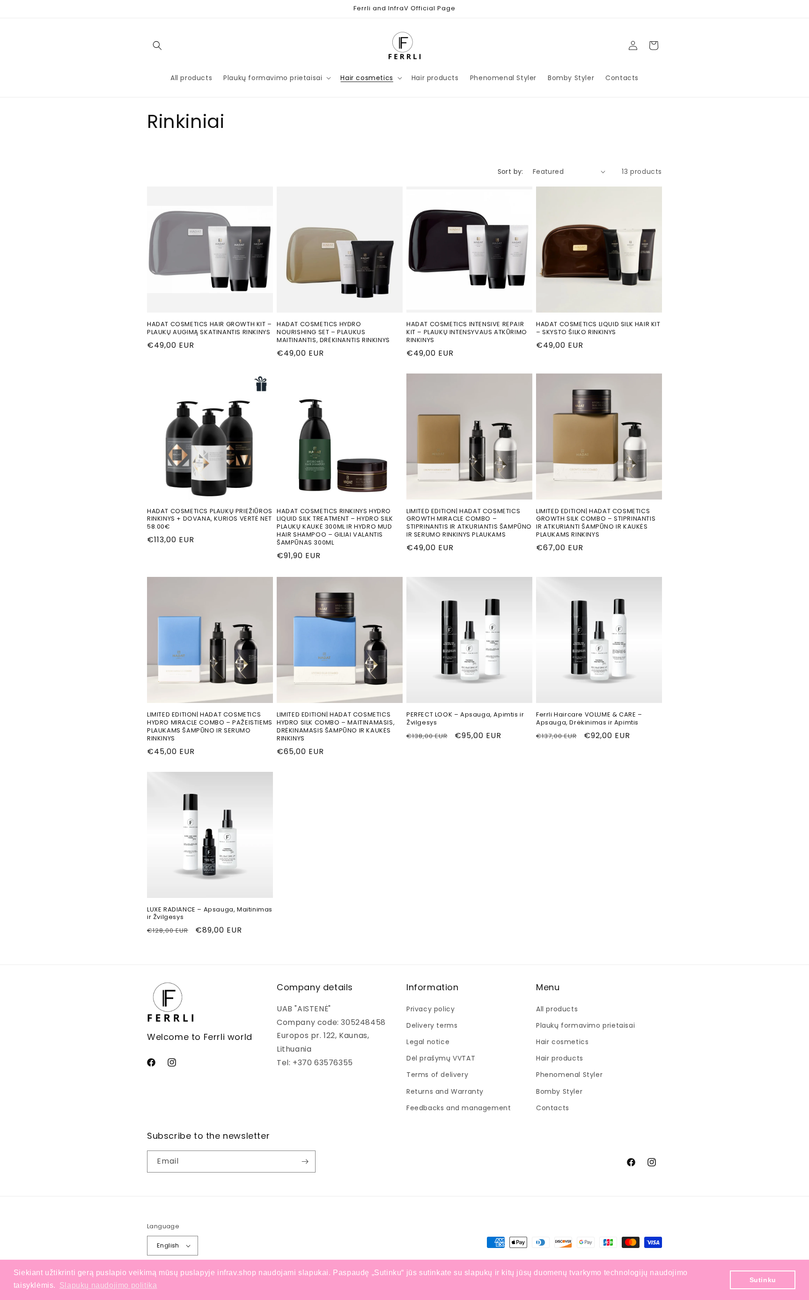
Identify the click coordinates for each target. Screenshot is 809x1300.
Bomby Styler (559, 1091)
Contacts (552, 1108)
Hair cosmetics (562, 1041)
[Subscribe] (304, 1162)
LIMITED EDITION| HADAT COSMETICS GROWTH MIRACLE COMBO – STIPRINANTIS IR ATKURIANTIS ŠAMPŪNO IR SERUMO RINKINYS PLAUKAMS (469, 523)
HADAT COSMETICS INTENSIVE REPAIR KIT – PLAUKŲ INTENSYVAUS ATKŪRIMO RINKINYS (466, 332)
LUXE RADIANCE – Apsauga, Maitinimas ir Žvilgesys (209, 914)
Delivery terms (431, 1025)
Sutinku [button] (763, 1280)
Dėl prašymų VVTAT (440, 1058)
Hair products (559, 1058)
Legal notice (427, 1041)
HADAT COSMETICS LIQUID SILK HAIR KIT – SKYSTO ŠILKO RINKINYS (598, 328)
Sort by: (510, 171)
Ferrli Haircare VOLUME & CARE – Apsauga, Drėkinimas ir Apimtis (589, 719)
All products (557, 1009)
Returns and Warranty (445, 1091)
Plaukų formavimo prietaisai (585, 1025)
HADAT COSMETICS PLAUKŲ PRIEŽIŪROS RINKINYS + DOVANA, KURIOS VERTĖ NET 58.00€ (209, 519)
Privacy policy (430, 1009)
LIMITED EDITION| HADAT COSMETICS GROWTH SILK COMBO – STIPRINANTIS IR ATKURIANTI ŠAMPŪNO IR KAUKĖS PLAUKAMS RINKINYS (595, 523)
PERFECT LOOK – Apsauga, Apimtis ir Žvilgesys (465, 719)
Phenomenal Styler (569, 1074)
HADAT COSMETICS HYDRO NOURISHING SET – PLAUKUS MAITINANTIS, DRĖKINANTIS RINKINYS (333, 332)
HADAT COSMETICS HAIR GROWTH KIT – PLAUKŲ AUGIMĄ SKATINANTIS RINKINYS (209, 328)
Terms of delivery (437, 1074)
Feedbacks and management (458, 1108)
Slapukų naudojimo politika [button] (108, 1285)
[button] (157, 45)
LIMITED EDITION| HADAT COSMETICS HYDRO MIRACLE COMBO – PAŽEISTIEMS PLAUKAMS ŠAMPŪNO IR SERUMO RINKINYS (209, 727)
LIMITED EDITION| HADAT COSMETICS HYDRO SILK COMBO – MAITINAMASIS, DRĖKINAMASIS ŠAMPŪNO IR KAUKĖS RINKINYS (336, 727)
